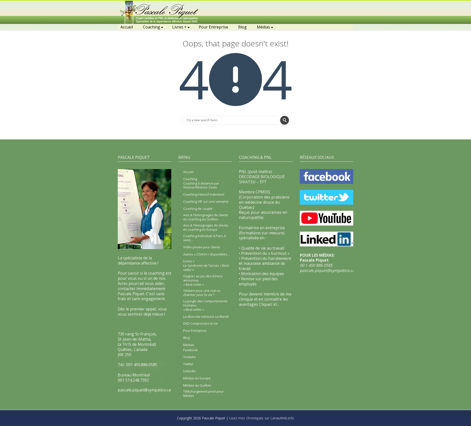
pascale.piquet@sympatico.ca (327, 270)
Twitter (188, 364)
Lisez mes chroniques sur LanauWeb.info (261, 418)
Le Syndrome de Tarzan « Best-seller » (206, 268)
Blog (242, 27)
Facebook (190, 350)
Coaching (151, 27)
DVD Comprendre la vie (200, 323)
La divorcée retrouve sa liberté (206, 317)
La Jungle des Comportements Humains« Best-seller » (205, 305)
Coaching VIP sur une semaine (205, 202)
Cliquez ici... (269, 304)
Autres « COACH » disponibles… (206, 254)
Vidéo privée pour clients (201, 247)
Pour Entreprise (213, 27)
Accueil (126, 27)
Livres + (179, 27)
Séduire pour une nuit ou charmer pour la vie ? (202, 293)
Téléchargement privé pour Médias (203, 393)
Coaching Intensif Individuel (203, 194)
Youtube (189, 357)
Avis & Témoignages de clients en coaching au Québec (205, 217)
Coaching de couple (197, 209)
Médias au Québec (197, 385)
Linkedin (189, 371)
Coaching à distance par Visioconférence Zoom (201, 185)
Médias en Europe (196, 378)
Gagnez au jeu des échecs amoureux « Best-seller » (203, 280)
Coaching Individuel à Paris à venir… (204, 238)
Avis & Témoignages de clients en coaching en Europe (205, 227)
